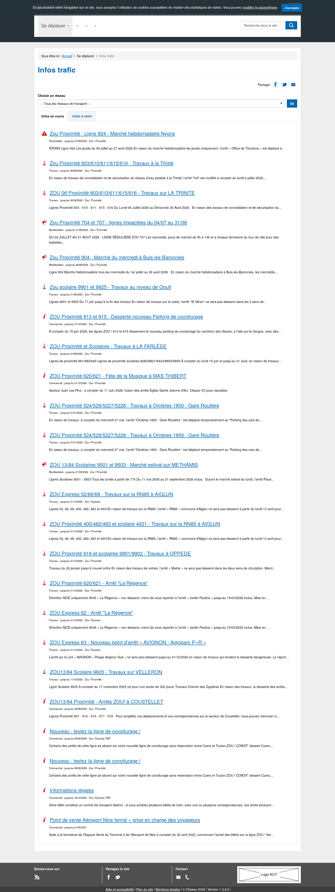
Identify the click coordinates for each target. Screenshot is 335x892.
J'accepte (291, 7)
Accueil (67, 56)
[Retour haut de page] (326, 886)
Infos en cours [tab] (52, 116)
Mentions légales (168, 889)
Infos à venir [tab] (82, 116)
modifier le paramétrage (259, 7)
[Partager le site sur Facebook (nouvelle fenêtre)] (108, 876)
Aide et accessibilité (120, 889)
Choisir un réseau (51, 95)
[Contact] (178, 876)
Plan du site (144, 889)
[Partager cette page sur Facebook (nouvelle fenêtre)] (275, 84)
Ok (292, 103)
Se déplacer (54, 25)
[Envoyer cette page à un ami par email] (293, 84)
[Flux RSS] (37, 876)
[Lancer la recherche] (291, 25)
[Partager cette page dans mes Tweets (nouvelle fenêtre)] (284, 84)
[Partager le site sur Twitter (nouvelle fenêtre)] (117, 876)
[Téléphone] (187, 876)
